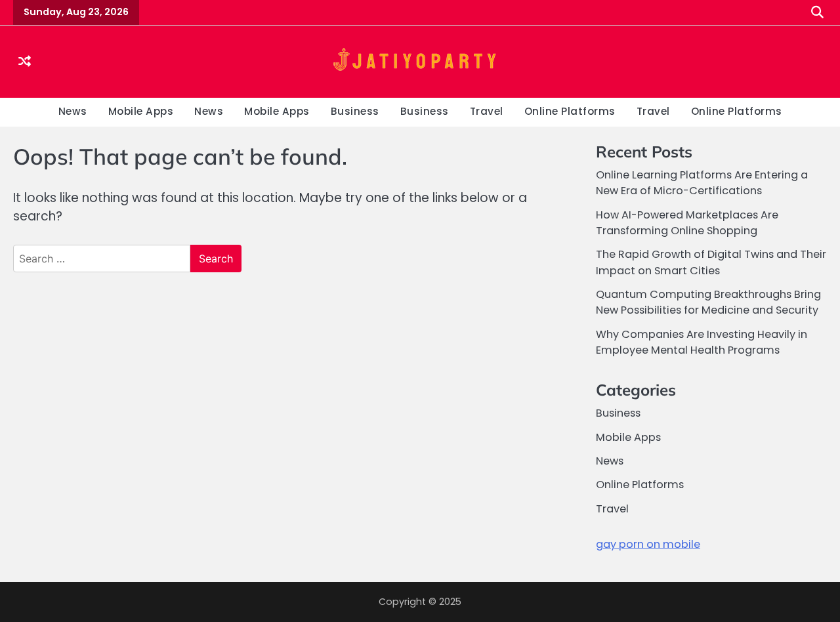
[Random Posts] (24, 61)
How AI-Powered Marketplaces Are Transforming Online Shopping (687, 222)
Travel (486, 111)
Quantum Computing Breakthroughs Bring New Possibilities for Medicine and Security (708, 302)
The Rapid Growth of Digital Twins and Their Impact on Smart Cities (711, 262)
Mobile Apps (141, 111)
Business (355, 111)
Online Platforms (570, 111)
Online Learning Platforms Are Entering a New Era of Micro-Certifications (702, 182)
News (72, 111)
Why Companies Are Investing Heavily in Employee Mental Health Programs (701, 342)
